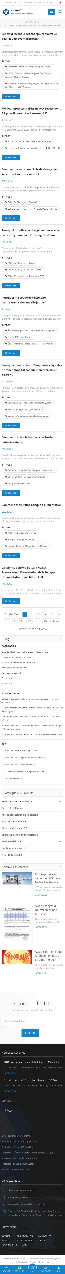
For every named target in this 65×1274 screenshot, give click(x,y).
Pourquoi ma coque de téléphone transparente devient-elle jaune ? (24, 300)
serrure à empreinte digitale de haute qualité (29, 402)
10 (29, 620)
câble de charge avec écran (21, 263)
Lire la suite (10, 96)
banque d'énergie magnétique (22, 539)
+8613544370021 (30, 1197)
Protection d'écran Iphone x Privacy (19, 1158)
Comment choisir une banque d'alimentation (32, 505)
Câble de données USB (14, 828)
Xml (24, 1244)
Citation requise (10, 3)
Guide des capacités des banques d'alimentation (31, 470)
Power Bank (7, 683)
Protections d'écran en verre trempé (18, 662)
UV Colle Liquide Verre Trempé (17, 1135)
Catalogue (50, 3)
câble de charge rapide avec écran (24, 269)
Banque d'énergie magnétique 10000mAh (27, 546)
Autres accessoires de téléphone (20, 814)
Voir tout (7, 1100)
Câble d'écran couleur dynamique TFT (26, 276)
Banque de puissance (14, 821)
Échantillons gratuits (32, 3)
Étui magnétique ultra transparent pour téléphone (31, 330)
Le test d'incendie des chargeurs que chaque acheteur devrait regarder (28, 75)
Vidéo (5, 1240)
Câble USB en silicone (46, 208)
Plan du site (9, 1244)
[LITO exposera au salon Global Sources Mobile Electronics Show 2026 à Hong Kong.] (17, 878)
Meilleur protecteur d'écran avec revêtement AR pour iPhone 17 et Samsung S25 (31, 111)
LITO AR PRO (54, 148)
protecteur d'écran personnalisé (23, 148)
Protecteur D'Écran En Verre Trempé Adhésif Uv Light (28, 1152)
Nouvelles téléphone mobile (15, 667)
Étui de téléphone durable (20, 337)
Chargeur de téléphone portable (17, 657)
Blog (43, 1240)
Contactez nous (24, 1240)
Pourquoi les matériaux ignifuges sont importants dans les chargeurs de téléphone (32, 85)
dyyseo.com (44, 1262)
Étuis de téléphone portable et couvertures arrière (25, 651)
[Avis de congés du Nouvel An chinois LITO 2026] (17, 923)
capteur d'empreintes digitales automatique (29, 415)
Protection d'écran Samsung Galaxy (20, 750)
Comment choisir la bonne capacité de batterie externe (27, 440)
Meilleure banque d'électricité (22, 532)
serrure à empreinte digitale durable (25, 409)
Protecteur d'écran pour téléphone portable (24, 757)
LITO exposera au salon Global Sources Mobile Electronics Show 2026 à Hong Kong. (48, 882)
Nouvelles (44, 1236)
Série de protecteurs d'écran (17, 801)
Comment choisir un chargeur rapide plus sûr (29, 66)
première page (11, 614)
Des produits (24, 1236)
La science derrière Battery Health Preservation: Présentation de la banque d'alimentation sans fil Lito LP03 (28, 572)
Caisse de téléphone (13, 808)
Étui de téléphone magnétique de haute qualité (30, 343)
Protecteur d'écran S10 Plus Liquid (18, 1147)
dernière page (51, 620)
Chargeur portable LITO (19, 483)
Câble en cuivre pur (17, 208)
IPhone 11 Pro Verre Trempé (16, 1169)
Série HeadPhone (11, 841)
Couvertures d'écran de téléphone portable (24, 771)
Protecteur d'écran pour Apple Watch (20, 1141)
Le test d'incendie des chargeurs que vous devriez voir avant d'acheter (29, 36)
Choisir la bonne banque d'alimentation (26, 476)
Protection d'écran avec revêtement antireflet (29, 141)
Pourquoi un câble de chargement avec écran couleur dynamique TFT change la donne (32, 232)
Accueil (32, 22)
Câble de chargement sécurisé (22, 202)
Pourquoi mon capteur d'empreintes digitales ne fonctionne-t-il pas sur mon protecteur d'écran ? (32, 370)
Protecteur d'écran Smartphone (19, 764)
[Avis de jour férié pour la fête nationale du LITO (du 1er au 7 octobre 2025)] (17, 957)
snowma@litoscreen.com (32, 1204)
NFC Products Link (12, 854)
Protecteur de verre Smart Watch (18, 1163)
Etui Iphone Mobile (13, 778)
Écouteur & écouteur (11, 678)
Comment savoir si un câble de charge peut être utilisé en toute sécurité (30, 172)
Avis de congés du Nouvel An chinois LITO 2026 (46, 910)
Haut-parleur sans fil (11, 672)
